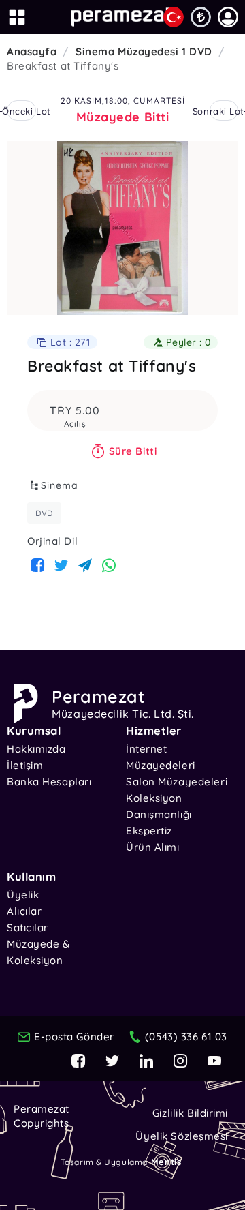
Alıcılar (24, 911)
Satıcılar (27, 927)
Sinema (59, 485)
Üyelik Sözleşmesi (181, 1136)
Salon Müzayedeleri (176, 781)
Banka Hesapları (49, 781)
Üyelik (23, 894)
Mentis (166, 1161)
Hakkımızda (36, 748)
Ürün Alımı (153, 847)
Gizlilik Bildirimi (190, 1112)
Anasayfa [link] (31, 51)
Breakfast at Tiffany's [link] (62, 65)
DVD (44, 513)
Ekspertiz (149, 830)
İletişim (25, 765)
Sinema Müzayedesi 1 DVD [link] (144, 51)
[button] (228, 17)
